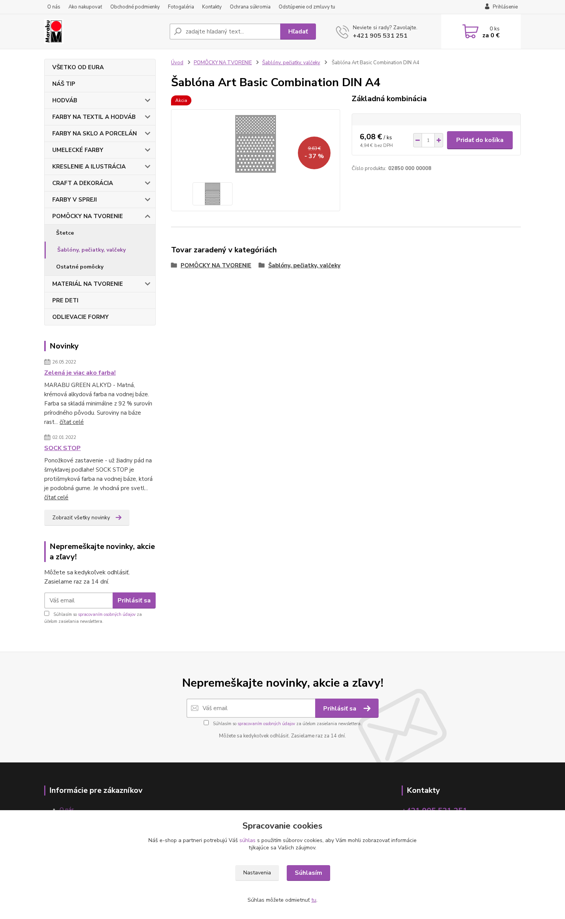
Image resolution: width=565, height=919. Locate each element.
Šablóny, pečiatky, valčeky (91, 250)
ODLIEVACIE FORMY (80, 317)
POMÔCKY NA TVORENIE (87, 216)
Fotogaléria (181, 6)
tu (313, 900)
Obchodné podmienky (135, 6)
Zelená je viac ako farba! (80, 373)
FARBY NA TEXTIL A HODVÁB (94, 117)
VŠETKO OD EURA (78, 67)
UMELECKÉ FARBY (77, 150)
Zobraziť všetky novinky (81, 517)
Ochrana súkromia (250, 6)
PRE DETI (65, 300)
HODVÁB (64, 100)
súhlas (247, 840)
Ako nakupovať (85, 6)
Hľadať (298, 31)
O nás (53, 6)
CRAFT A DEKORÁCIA (82, 183)
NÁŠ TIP (63, 84)
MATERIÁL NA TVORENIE (87, 284)
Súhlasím (308, 873)
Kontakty (212, 6)
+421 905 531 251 (380, 36)
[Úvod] (103, 31)
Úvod (177, 62)
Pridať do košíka (480, 140)
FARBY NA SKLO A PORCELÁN (94, 133)
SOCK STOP (62, 448)
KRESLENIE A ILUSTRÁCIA (89, 166)
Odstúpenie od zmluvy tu (307, 6)
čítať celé (72, 422)
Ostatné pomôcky (79, 266)
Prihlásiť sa (134, 600)
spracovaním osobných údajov (107, 614)
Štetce (65, 233)
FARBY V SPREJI (74, 199)
